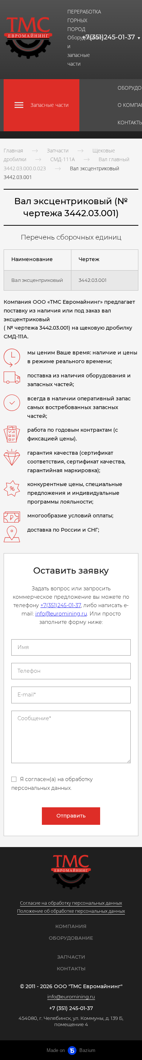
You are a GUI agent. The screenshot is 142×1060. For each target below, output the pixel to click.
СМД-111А (62, 159)
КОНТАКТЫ (71, 968)
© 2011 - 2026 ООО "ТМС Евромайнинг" (71, 986)
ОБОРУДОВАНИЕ (71, 938)
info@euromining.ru (61, 613)
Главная (13, 150)
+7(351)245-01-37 (111, 37)
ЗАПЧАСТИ (71, 957)
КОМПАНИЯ (71, 926)
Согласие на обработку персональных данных (71, 903)
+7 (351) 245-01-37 (71, 1008)
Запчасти (57, 150)
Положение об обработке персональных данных (71, 911)
